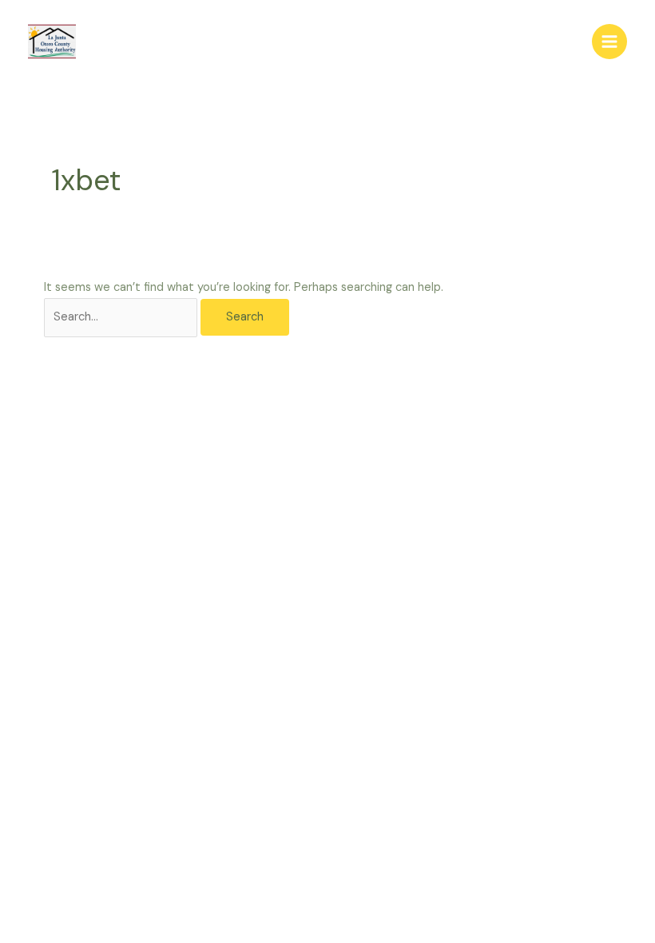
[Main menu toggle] (609, 41)
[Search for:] (122, 316)
